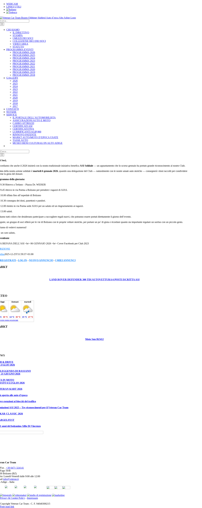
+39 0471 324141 (15, 467)
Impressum (32, 498)
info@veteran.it (11, 479)
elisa (2, 254)
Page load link (7, 506)
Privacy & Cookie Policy (12, 498)
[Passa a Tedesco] (11, 12)
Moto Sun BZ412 (94, 339)
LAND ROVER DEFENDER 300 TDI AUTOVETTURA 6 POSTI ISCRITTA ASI (94, 279)
